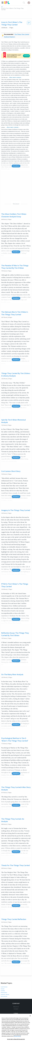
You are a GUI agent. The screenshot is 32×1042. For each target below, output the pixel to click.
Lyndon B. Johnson (5, 994)
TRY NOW (26, 56)
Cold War (3, 990)
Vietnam (2, 989)
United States (4, 992)
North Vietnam (4, 996)
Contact (16, 1009)
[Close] (30, 1016)
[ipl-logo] (7, 3)
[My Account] (29, 2)
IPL (2, 7)
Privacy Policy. (17, 1036)
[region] (16, 1028)
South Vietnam (4, 987)
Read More (16, 252)
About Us (16, 1007)
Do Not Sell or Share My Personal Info (16, 1039)
